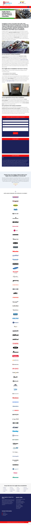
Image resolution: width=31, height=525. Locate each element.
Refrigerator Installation (19, 506)
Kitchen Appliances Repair (20, 501)
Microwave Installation (19, 505)
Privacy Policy (18, 508)
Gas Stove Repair (18, 500)
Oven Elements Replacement (20, 502)
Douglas (4, 491)
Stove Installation (18, 507)
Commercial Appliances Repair (20, 499)
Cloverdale (4, 488)
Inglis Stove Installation (7, 8)
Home (3, 8)
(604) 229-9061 (5, 514)
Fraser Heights (12, 488)
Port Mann (18, 491)
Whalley (25, 491)
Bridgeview (4, 487)
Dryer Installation (18, 504)
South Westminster (26, 488)
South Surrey (25, 487)
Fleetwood (11, 487)
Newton (18, 487)
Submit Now (15, 133)
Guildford (11, 491)
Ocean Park (18, 488)
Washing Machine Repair (19, 503)
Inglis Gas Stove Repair (24, 59)
